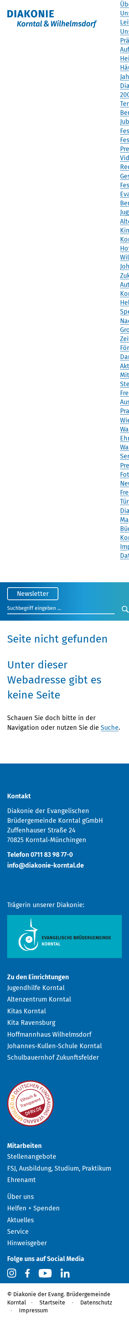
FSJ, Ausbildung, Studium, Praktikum (59, 1168)
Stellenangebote (31, 1157)
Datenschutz (96, 1302)
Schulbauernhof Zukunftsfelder (53, 1057)
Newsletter (33, 594)
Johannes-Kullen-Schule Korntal (54, 1046)
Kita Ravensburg (31, 1023)
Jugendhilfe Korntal (35, 988)
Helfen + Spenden (33, 1208)
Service (18, 1232)
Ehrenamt (21, 1180)
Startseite (52, 1302)
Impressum (33, 1310)
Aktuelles (20, 1220)
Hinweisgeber (27, 1243)
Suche (110, 728)
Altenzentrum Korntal (39, 999)
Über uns (20, 1197)
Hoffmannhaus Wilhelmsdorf (49, 1034)
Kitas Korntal (26, 1011)
